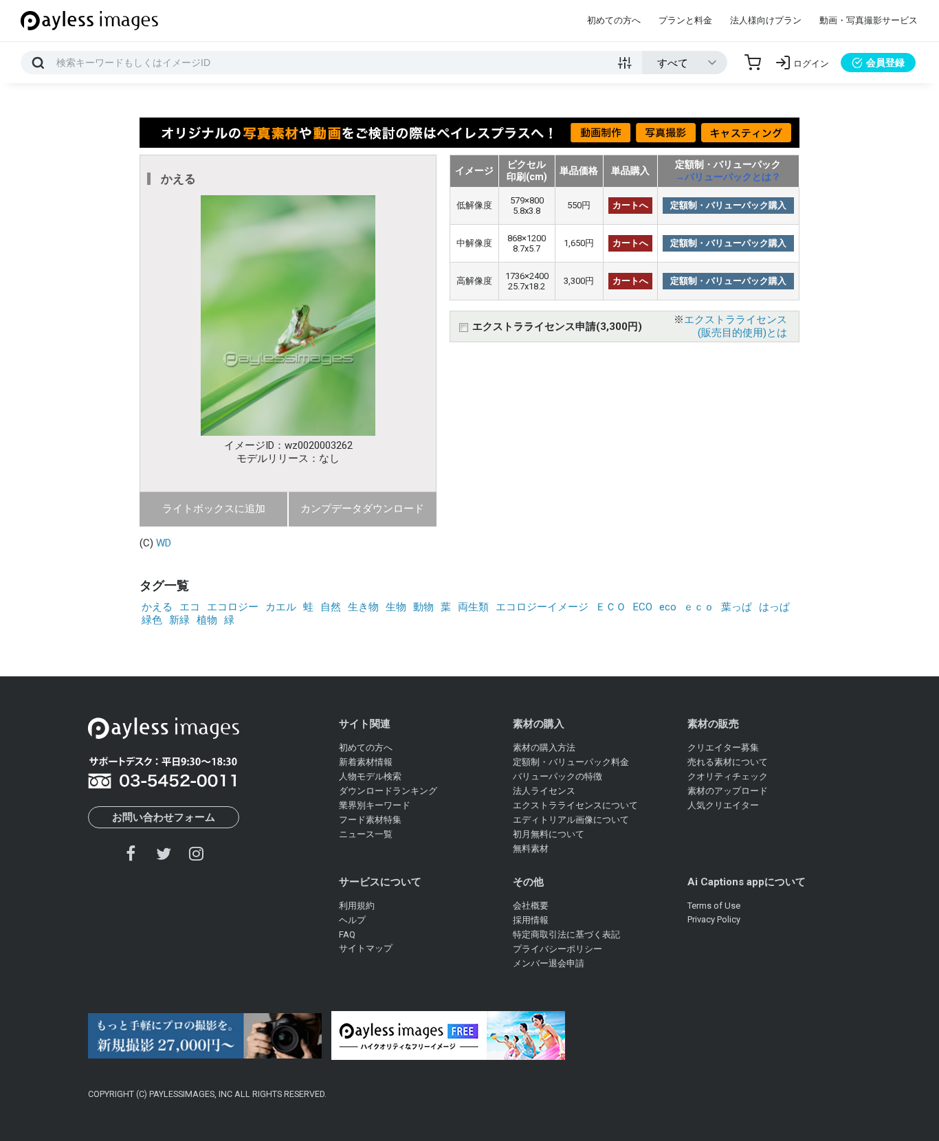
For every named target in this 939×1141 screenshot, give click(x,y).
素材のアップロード (727, 791)
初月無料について (548, 834)
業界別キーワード (374, 805)
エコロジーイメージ (542, 607)
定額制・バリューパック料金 (571, 762)
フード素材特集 (370, 820)
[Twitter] (163, 853)
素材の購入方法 (544, 747)
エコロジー (232, 607)
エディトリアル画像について (571, 820)
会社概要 (531, 905)
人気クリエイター (723, 805)
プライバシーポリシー (557, 949)
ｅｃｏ (698, 607)
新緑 (179, 620)
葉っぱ (736, 607)
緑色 (152, 620)
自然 (330, 607)
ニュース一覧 (366, 834)
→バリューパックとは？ (728, 176)
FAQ (347, 934)
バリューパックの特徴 (557, 776)
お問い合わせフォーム (163, 817)
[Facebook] (131, 853)
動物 (423, 607)
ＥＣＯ (610, 607)
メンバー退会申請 (548, 963)
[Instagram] (196, 853)
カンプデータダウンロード (362, 508)
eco (667, 607)
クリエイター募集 (723, 747)
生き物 (363, 607)
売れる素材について (727, 762)
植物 (207, 620)
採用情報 (531, 920)
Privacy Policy (713, 919)
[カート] (752, 62)
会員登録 (885, 62)
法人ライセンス (544, 791)
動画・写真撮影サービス (868, 20)
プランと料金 (685, 20)
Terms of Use (713, 905)
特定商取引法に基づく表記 (566, 934)
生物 (396, 607)
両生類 (473, 607)
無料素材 (531, 848)
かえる (157, 607)
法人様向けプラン (766, 20)
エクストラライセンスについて (575, 805)
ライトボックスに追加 (213, 508)
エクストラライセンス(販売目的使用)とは (735, 326)
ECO (642, 607)
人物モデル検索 (370, 776)
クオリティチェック (727, 776)
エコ (189, 607)
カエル (280, 607)
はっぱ (774, 607)
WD (163, 543)
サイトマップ (366, 948)
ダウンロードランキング (388, 791)
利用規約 (357, 905)
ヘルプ (352, 920)
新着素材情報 (366, 762)
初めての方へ (614, 20)
